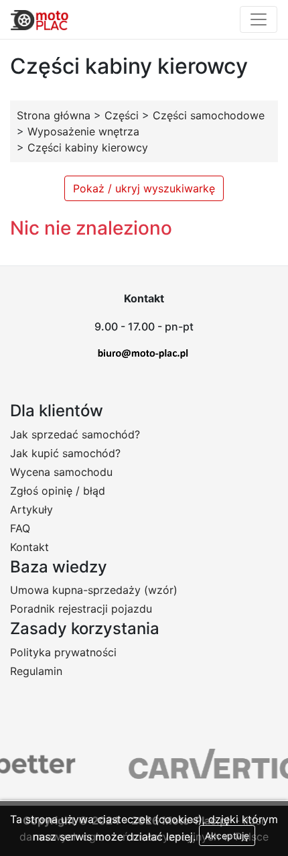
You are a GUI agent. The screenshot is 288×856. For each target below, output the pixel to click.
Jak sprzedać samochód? (75, 434)
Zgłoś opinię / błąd (57, 490)
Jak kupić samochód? (65, 453)
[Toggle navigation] (258, 19)
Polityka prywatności (63, 652)
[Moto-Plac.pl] (39, 19)
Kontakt (29, 547)
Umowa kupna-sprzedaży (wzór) (93, 590)
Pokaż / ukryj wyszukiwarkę (144, 188)
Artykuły (31, 509)
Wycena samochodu (61, 472)
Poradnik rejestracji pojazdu (81, 608)
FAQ (20, 528)
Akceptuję (227, 835)
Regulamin (36, 671)
